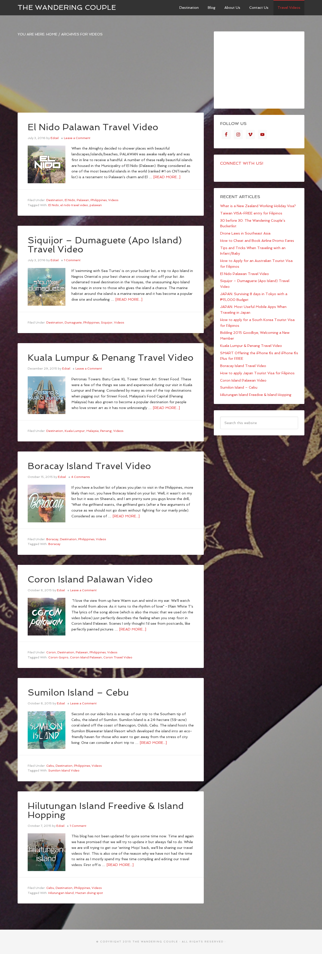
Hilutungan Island (61, 893)
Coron (51, 652)
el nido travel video (74, 205)
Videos (113, 200)
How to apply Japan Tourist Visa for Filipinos (257, 373)
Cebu (50, 765)
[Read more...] (166, 177)
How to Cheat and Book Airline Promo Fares (257, 241)
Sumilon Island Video (63, 770)
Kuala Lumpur (75, 431)
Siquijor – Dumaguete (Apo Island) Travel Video (105, 245)
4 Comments (80, 477)
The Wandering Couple (67, 7)
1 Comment (72, 260)
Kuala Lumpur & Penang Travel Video (110, 357)
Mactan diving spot (89, 893)
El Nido (70, 200)
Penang (106, 431)
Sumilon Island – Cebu (78, 692)
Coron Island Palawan (86, 657)
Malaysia (92, 431)
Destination (54, 200)
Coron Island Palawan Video (90, 579)
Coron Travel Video (117, 657)
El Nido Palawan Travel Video (93, 127)
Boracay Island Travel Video (89, 466)
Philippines (99, 200)
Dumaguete (73, 322)
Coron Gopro (58, 657)
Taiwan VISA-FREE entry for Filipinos (251, 213)
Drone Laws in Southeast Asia (245, 233)
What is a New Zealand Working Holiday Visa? (258, 206)
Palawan (83, 200)
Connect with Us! (241, 163)
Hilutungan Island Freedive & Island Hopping (106, 810)
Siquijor (106, 322)
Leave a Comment (77, 138)
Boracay (52, 539)
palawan (96, 205)
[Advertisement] (111, 77)
